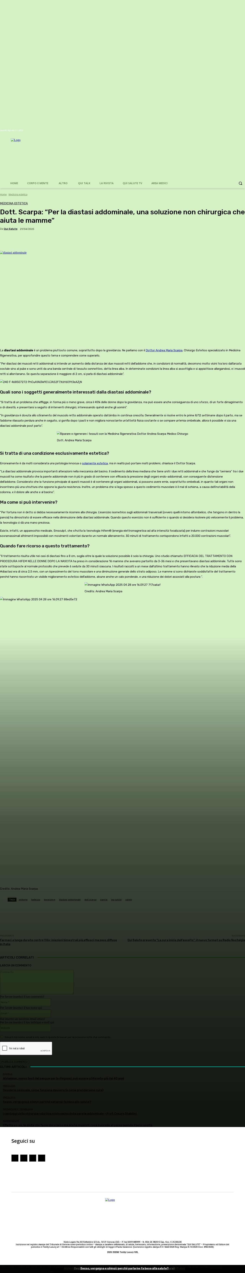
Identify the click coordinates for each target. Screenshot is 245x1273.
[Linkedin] (41, 1158)
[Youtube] (32, 1158)
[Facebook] (14, 1158)
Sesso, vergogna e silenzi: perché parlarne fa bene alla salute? (124, 1268)
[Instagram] (23, 1158)
